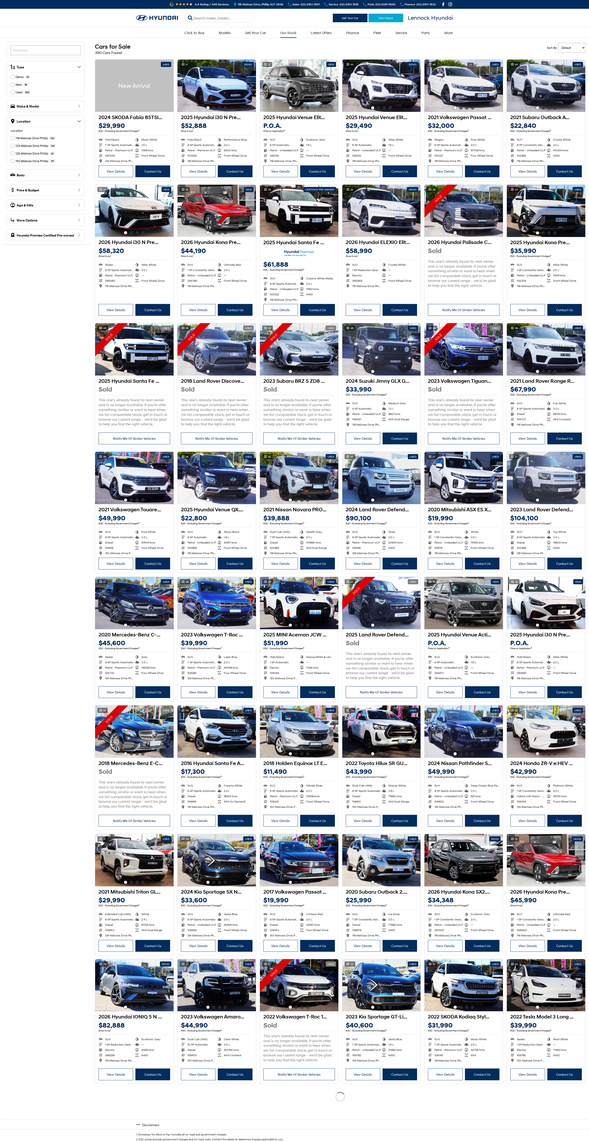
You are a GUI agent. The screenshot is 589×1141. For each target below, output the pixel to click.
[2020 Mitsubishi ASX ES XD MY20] (463, 478)
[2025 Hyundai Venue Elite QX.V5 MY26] (299, 86)
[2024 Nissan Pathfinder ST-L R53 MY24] (463, 731)
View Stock (386, 18)
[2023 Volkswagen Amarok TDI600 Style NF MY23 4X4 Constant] (217, 985)
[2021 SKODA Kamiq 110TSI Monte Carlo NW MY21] (217, 1114)
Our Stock (288, 33)
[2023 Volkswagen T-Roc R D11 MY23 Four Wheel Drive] (217, 603)
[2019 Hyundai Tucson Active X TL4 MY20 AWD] (381, 1114)
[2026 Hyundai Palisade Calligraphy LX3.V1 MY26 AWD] (463, 211)
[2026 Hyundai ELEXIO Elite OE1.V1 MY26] (381, 211)
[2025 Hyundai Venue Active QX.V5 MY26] (463, 603)
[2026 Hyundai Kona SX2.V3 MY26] (463, 860)
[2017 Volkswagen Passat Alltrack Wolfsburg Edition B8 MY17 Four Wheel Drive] (299, 860)
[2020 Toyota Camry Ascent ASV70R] (546, 1114)
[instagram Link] (450, 4)
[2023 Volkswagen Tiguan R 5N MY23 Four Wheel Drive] (463, 1114)
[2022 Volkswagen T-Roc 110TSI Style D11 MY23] (299, 985)
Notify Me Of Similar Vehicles (463, 310)
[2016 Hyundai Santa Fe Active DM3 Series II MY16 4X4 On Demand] (217, 731)
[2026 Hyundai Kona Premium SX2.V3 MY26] (217, 211)
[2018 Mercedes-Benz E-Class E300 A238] (134, 731)
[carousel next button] (251, 85)
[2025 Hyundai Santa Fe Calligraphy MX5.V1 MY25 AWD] (299, 211)
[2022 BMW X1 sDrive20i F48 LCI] (299, 1114)
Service (401, 33)
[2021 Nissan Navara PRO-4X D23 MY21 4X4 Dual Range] (299, 478)
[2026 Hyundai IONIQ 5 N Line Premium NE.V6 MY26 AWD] (134, 985)
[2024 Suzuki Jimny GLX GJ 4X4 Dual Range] (381, 349)
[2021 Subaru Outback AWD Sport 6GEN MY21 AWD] (546, 86)
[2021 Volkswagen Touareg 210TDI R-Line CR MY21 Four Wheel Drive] (134, 478)
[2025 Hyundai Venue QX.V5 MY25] (217, 478)
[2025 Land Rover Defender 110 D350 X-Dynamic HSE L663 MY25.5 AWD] (381, 603)
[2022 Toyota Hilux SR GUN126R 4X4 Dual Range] (381, 731)
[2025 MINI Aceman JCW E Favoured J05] (299, 603)
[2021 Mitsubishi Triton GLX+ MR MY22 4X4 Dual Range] (134, 860)
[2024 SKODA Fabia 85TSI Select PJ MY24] (134, 86)
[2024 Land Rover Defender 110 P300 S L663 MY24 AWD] (381, 478)
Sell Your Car (350, 18)
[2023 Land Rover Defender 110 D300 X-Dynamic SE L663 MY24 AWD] (546, 478)
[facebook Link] (443, 4)
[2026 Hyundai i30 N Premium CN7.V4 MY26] (134, 211)
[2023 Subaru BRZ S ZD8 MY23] (299, 349)
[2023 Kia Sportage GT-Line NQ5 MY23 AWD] (381, 985)
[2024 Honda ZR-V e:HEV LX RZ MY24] (546, 731)
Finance (352, 33)
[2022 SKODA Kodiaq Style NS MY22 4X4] (463, 985)
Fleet (377, 33)
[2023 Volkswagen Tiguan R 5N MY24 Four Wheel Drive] (463, 349)
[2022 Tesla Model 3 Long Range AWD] (546, 985)
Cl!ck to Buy (194, 33)
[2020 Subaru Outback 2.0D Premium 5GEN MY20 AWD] (381, 860)
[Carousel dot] (208, 108)
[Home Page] (157, 18)
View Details (116, 171)
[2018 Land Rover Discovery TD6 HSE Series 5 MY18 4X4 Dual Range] (217, 349)
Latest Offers (321, 33)
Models (225, 33)
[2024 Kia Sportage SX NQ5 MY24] (217, 860)
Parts (425, 33)
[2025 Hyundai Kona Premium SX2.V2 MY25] (546, 211)
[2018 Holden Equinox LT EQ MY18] (299, 731)
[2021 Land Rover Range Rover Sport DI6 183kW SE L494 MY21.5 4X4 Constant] (546, 349)
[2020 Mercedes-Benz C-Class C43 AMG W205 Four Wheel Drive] (134, 603)
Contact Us (152, 171)
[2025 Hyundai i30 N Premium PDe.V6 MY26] (217, 86)
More (448, 33)
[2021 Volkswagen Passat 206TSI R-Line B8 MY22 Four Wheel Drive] (463, 86)
